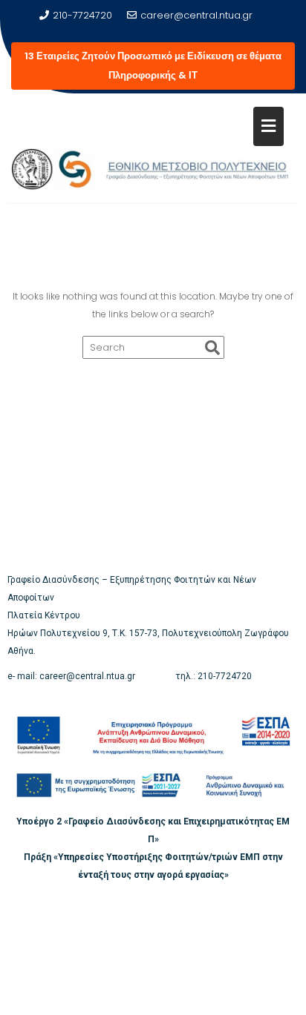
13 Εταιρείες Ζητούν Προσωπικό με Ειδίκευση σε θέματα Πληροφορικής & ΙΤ (153, 65)
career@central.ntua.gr (196, 15)
